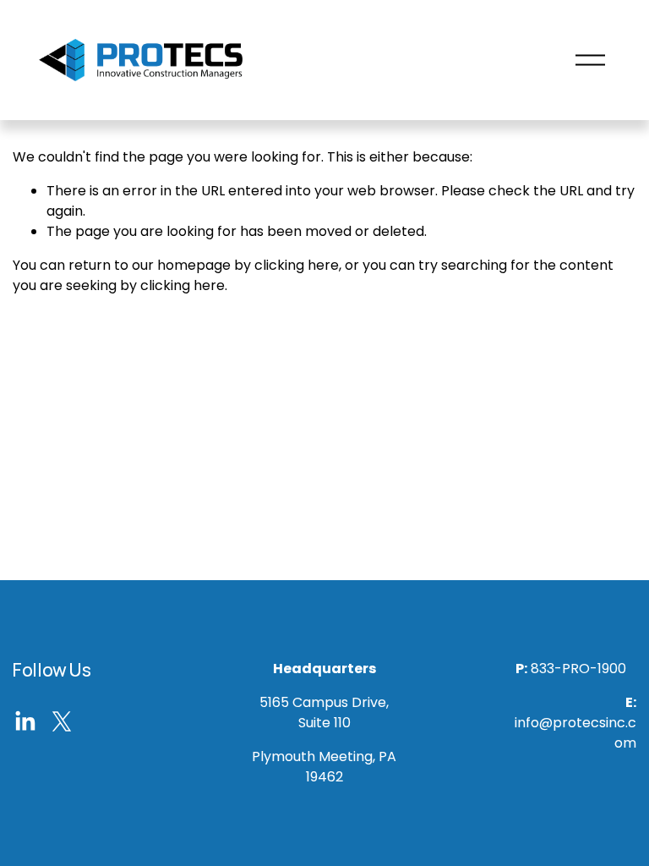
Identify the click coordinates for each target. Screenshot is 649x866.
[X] (62, 721)
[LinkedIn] (24, 721)
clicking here (296, 265)
